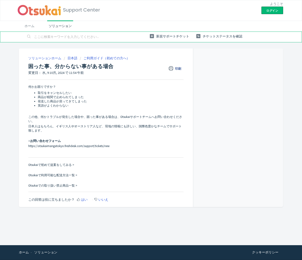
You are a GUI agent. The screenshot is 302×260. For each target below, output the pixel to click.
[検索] (29, 37)
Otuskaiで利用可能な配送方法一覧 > (52, 175)
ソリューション (60, 26)
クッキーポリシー (265, 252)
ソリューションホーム (45, 58)
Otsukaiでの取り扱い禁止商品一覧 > (52, 186)
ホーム (29, 26)
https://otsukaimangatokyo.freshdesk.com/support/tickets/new (68, 146)
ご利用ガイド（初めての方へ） (107, 58)
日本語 (72, 58)
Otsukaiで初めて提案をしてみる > (51, 165)
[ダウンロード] (142, 68)
